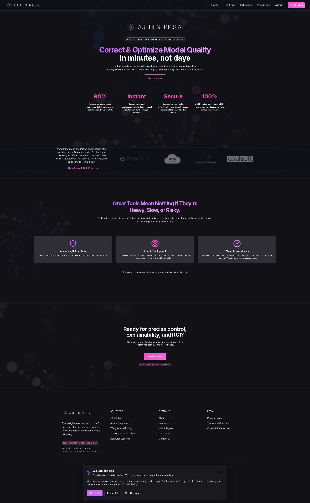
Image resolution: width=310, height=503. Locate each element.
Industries (246, 5)
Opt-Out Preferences (218, 428)
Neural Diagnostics (120, 423)
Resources (263, 5)
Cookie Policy (129, 484)
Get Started (296, 5)
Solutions (229, 5)
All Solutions (116, 418)
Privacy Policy (214, 418)
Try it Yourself (155, 78)
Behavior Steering (120, 438)
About (279, 5)
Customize (136, 493)
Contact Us (164, 438)
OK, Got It (94, 493)
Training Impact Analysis (123, 433)
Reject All (112, 493)
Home (215, 5)
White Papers (166, 428)
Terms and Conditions (219, 423)
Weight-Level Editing (121, 428)
